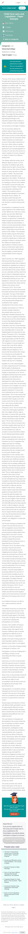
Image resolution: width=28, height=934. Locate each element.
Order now (22, 8)
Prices (11, 905)
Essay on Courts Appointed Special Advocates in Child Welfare (11, 894)
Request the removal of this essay (14, 840)
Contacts (21, 905)
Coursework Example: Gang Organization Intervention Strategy (11, 887)
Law (12, 46)
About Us (16, 905)
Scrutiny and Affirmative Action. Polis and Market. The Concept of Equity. (12, 861)
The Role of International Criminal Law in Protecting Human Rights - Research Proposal (11, 854)
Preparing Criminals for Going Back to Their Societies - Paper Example (13, 880)
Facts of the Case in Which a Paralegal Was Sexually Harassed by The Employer (12, 874)
